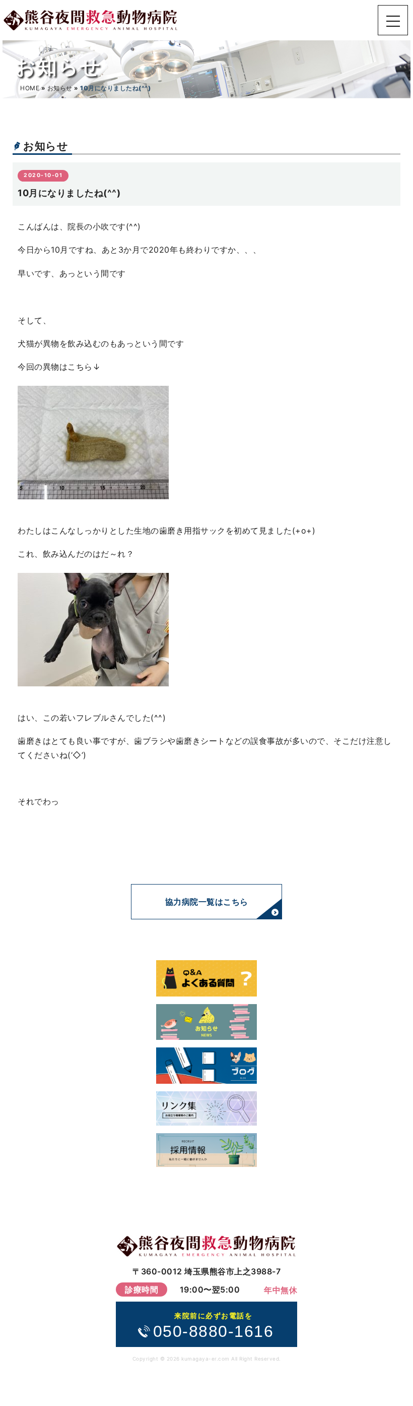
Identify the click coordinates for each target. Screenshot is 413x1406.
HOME (29, 88)
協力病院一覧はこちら (206, 902)
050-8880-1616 (213, 1326)
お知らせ (60, 88)
